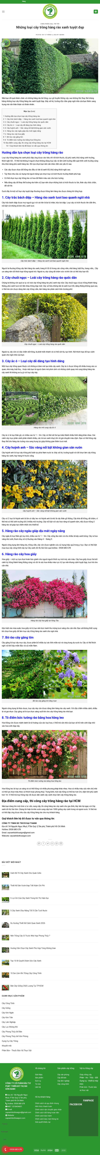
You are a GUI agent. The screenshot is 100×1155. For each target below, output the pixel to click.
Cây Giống (6, 1008)
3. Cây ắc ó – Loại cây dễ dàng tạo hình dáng (22, 125)
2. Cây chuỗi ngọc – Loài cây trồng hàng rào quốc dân (25, 122)
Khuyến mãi (6, 1046)
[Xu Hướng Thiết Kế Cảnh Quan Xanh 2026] (5, 925)
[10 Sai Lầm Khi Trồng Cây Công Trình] (5, 975)
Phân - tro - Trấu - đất (89, 1077)
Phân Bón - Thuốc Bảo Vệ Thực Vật (16, 1050)
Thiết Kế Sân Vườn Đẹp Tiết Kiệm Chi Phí (27, 885)
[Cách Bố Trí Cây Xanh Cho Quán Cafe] (5, 875)
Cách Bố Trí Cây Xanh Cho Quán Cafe (25, 873)
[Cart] (96, 12)
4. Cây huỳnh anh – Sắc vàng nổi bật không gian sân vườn (27, 128)
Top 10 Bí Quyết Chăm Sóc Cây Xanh (25, 961)
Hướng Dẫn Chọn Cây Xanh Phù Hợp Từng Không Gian (33, 948)
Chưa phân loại (46, 24)
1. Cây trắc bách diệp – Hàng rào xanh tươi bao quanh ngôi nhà (29, 119)
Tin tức (57, 24)
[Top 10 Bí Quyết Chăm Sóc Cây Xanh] (5, 962)
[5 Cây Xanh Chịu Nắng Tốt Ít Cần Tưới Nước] (5, 912)
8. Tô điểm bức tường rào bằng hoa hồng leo (22, 140)
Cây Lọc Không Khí (10, 1027)
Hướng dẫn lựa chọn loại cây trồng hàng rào (21, 116)
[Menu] (3, 12)
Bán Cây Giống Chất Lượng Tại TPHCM (26, 986)
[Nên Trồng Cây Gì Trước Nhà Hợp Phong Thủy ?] (5, 937)
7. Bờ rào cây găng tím (13, 137)
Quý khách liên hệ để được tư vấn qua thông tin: (27, 146)
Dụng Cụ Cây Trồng (10, 1041)
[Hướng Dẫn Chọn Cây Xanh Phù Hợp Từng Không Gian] (5, 950)
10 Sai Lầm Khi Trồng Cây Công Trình (25, 973)
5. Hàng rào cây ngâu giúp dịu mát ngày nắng (22, 131)
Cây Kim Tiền (7, 1017)
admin (61, 35)
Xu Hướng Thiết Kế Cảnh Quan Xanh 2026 (27, 923)
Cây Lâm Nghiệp (9, 1022)
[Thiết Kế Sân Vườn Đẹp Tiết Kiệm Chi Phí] (5, 887)
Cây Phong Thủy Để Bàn (12, 1031)
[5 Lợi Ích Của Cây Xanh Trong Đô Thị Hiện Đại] (5, 900)
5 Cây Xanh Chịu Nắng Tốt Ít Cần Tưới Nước (28, 910)
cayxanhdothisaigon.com (20, 836)
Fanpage (4, 1124)
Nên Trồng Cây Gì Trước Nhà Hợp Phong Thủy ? (30, 936)
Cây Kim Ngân (8, 1013)
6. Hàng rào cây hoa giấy (14, 134)
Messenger (4, 1131)
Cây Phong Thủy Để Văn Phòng (15, 1036)
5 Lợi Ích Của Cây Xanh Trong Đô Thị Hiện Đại (29, 898)
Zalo (4, 1139)
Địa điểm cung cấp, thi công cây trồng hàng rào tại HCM (27, 143)
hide (33, 111)
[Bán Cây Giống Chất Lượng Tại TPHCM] (5, 987)
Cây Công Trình (8, 1003)
